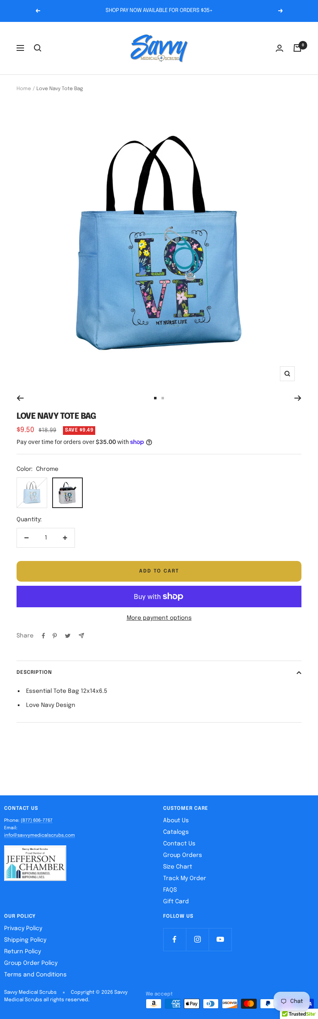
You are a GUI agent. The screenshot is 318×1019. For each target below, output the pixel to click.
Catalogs (176, 832)
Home (24, 88)
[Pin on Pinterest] (55, 636)
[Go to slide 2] (162, 398)
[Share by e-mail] (81, 635)
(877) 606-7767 (37, 820)
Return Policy (22, 952)
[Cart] (297, 48)
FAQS (170, 890)
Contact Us (179, 844)
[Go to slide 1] (155, 398)
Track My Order (184, 878)
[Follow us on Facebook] (174, 939)
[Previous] (20, 398)
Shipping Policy (25, 940)
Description (34, 672)
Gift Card (176, 901)
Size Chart (177, 867)
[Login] (279, 48)
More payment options (159, 618)
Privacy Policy (23, 928)
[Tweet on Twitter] (67, 636)
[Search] (37, 48)
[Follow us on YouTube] (220, 939)
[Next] (297, 398)
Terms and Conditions (35, 975)
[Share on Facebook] (43, 636)
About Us (176, 820)
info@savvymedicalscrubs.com (39, 835)
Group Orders (182, 855)
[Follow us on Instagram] (197, 939)
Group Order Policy (31, 963)
